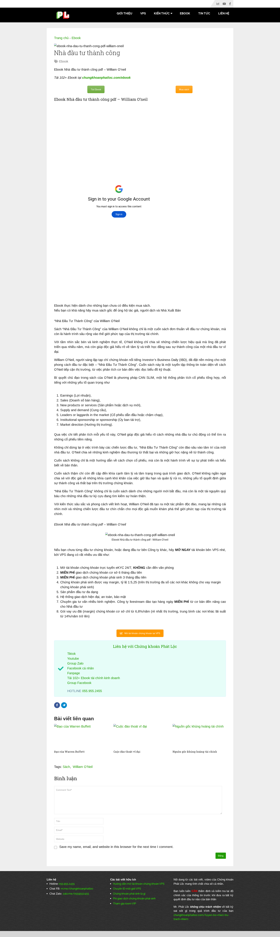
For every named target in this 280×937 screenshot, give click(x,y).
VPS (143, 13)
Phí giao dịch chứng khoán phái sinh (134, 898)
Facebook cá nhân (80, 668)
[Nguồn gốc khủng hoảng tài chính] (199, 736)
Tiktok (71, 653)
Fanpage (73, 673)
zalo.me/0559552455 (76, 893)
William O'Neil (83, 767)
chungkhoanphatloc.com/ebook (106, 77)
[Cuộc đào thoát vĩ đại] (140, 736)
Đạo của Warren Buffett (69, 751)
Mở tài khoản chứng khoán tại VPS (142, 633)
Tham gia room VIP (124, 903)
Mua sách (184, 89)
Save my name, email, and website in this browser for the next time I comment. (116, 847)
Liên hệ (223, 13)
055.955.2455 (92, 691)
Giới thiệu (124, 13)
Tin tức (204, 13)
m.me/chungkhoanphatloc (77, 888)
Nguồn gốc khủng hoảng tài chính (195, 751)
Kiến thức (162, 13)
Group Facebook (79, 683)
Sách (66, 767)
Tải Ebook (96, 89)
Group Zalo (75, 663)
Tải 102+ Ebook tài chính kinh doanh (93, 678)
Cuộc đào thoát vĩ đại (126, 751)
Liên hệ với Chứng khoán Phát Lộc (145, 646)
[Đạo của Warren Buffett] (80, 736)
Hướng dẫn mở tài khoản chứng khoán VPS (138, 883)
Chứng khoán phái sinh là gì (129, 893)
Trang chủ (61, 38)
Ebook (185, 13)
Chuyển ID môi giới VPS (127, 888)
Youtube (73, 658)
